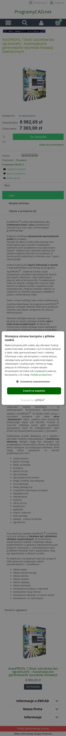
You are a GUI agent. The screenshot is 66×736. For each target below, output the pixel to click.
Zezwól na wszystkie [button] (34, 390)
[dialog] (33, 368)
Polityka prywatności (41, 374)
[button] (33, 381)
